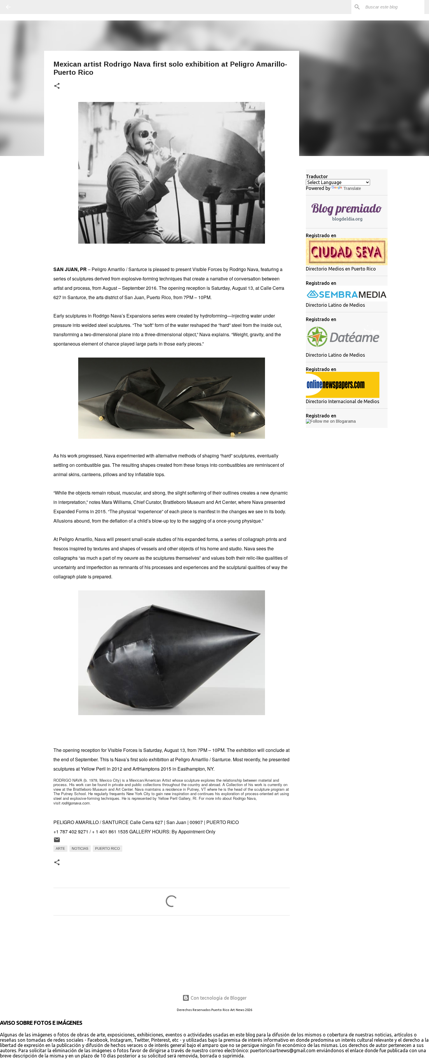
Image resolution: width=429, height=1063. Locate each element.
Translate (352, 188)
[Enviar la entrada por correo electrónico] (56, 842)
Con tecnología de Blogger (218, 997)
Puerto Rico (107, 849)
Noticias (80, 849)
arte (60, 849)
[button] (56, 86)
